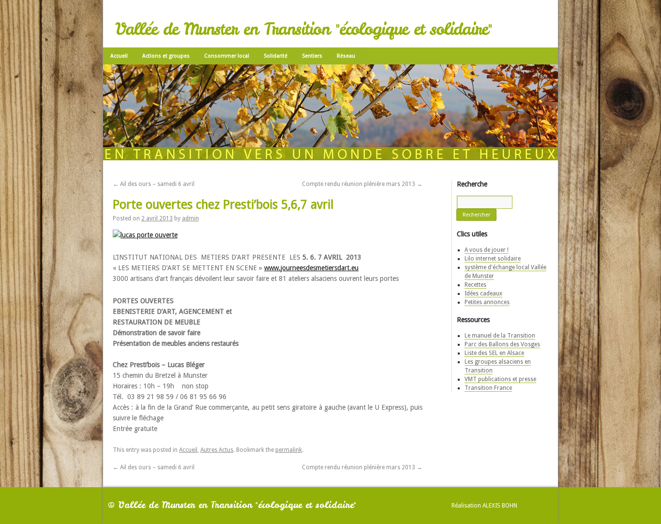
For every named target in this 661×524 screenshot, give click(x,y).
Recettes (475, 284)
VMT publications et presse (500, 379)
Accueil (119, 56)
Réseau (346, 56)
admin (190, 218)
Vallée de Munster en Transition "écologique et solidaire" (303, 29)
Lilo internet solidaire (493, 258)
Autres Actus (216, 450)
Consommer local (226, 56)
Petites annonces (487, 302)
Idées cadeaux (483, 293)
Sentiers (312, 56)
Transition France (488, 388)
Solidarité (275, 56)
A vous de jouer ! (487, 250)
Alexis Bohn (499, 505)
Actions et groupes (166, 56)
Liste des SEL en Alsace (494, 353)
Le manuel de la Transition (500, 335)
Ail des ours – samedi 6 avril (154, 184)
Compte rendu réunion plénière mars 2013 (362, 184)
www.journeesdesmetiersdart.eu (311, 268)
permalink (288, 450)
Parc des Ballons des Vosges (502, 344)
